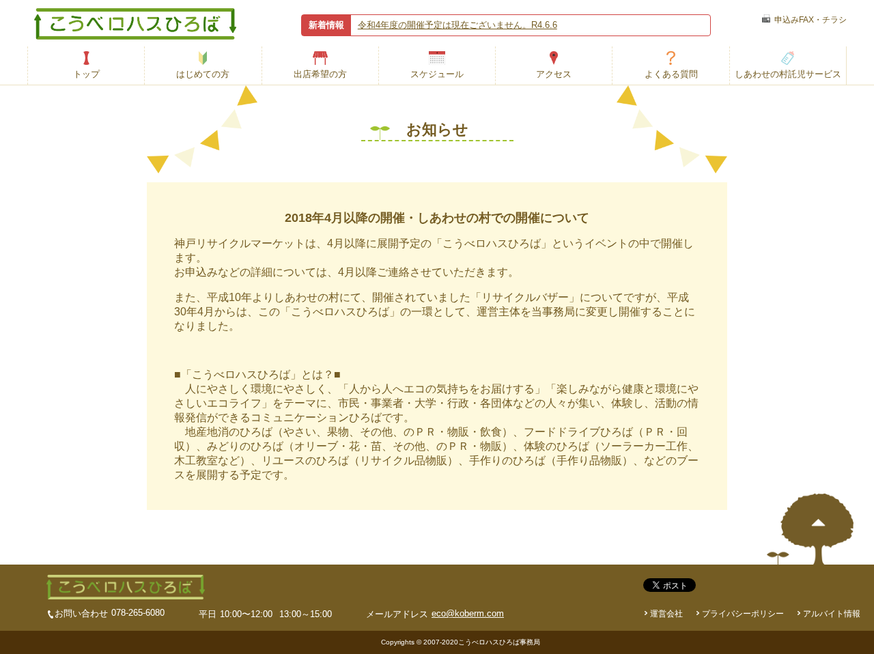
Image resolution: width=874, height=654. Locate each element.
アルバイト (831, 614)
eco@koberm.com (468, 613)
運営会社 (666, 614)
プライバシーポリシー (743, 614)
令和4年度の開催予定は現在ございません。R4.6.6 (457, 25)
